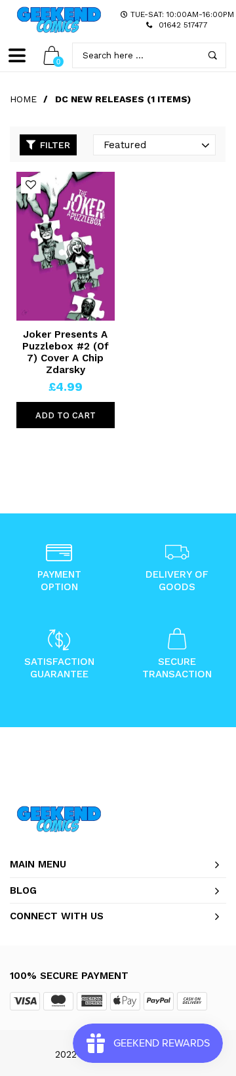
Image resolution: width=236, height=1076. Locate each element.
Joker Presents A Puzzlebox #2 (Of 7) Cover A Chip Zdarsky (65, 352)
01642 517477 (183, 25)
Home (23, 99)
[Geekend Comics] (59, 20)
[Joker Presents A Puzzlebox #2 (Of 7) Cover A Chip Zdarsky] (65, 246)
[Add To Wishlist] (31, 185)
